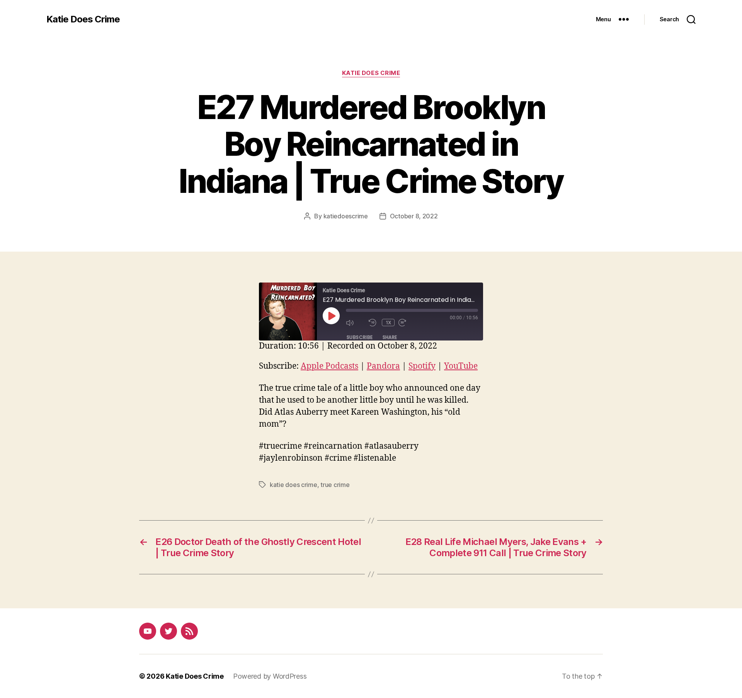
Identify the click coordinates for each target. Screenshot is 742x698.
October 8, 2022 (414, 216)
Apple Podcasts (329, 366)
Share (390, 337)
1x (388, 322)
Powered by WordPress (270, 676)
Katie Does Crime (83, 19)
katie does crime (293, 485)
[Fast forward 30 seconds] (407, 322)
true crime (334, 485)
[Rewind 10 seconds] (373, 322)
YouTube (461, 366)
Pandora (383, 366)
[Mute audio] (355, 322)
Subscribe (360, 337)
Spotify (422, 366)
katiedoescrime (345, 216)
